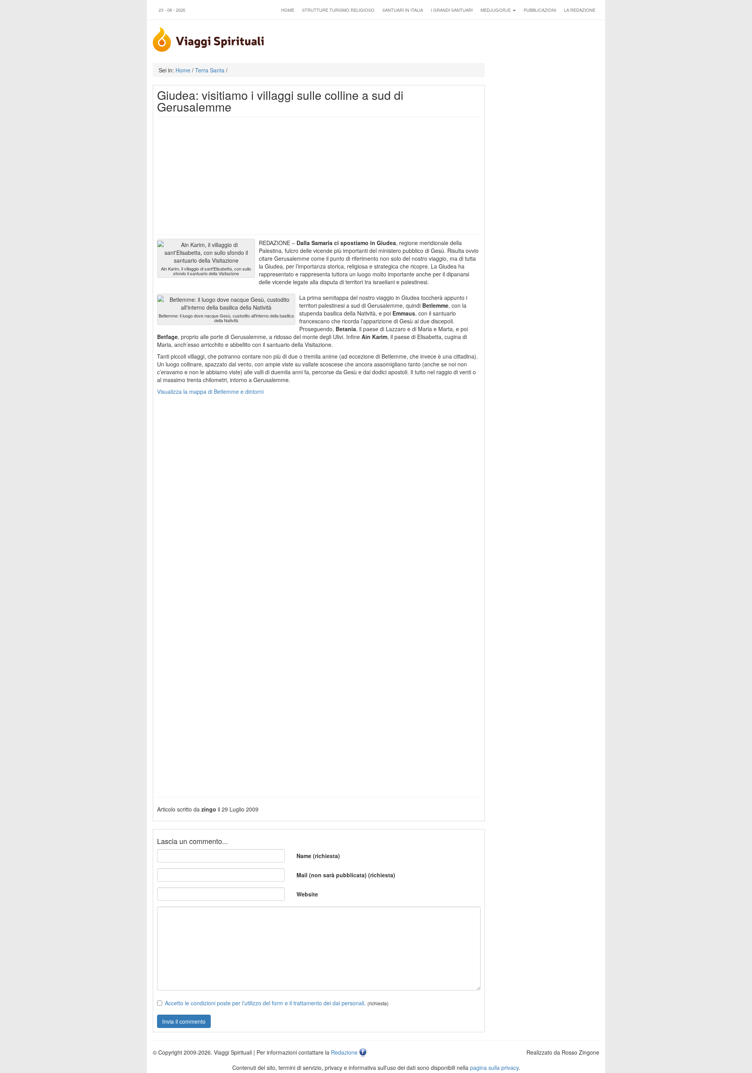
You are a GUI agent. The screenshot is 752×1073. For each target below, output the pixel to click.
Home (287, 10)
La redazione (579, 10)
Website (307, 894)
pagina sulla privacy (494, 1067)
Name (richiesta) (318, 856)
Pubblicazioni (540, 10)
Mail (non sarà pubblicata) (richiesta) (345, 875)
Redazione (344, 1052)
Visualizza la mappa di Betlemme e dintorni (210, 391)
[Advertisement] (319, 176)
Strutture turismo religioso (338, 10)
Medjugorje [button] (496, 10)
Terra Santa (209, 70)
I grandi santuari (452, 10)
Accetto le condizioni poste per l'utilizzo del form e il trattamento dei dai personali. (265, 1003)
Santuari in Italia (402, 10)
